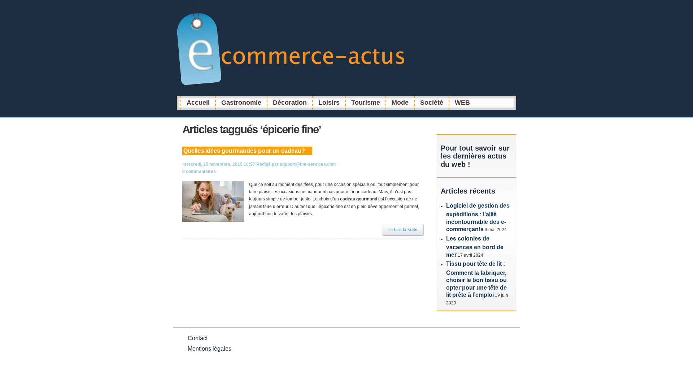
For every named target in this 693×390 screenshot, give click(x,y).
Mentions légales (209, 349)
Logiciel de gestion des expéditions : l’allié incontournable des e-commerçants (478, 218)
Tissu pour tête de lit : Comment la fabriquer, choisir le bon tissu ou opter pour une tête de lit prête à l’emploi (476, 279)
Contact (198, 338)
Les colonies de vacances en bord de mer (475, 246)
